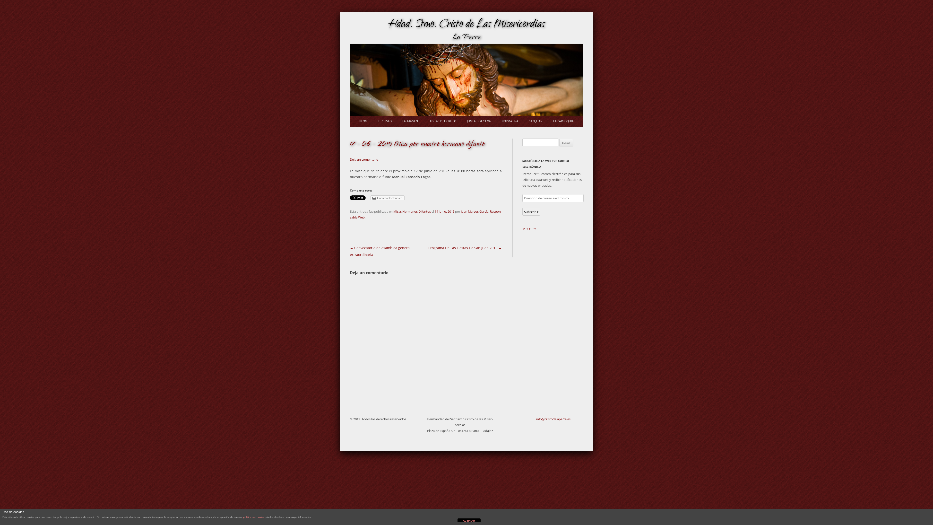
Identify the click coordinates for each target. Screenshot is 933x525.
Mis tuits (529, 229)
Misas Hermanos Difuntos (412, 211)
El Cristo (385, 121)
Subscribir (531, 212)
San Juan (536, 121)
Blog (363, 121)
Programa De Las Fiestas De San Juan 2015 (465, 247)
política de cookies (253, 517)
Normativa (509, 121)
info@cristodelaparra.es (553, 419)
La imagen (410, 121)
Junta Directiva (479, 121)
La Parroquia (563, 121)
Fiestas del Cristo (442, 121)
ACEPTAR (469, 520)
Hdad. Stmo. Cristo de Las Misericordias (466, 25)
